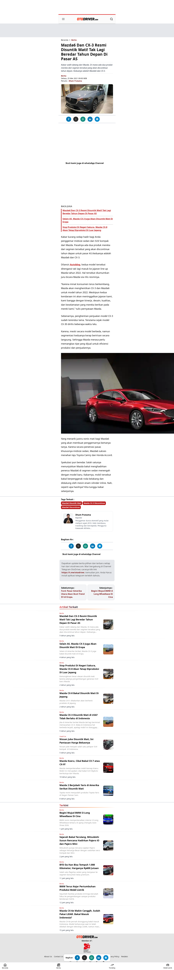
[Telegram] (97, 119)
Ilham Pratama (75, 81)
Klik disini (106, 554)
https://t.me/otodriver (73, 572)
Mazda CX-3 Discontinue (94, 503)
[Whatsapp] (83, 119)
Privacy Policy (113, 956)
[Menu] (63, 19)
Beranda (64, 40)
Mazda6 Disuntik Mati (71, 503)
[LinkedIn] (90, 119)
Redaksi (124, 956)
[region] (87, 7)
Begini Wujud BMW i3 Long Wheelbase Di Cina (102, 593)
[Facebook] (69, 119)
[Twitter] (76, 119)
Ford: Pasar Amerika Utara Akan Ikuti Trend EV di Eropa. (73, 593)
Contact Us (58, 956)
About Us (48, 956)
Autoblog (74, 264)
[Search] (111, 19)
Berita (74, 40)
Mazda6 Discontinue (71, 507)
